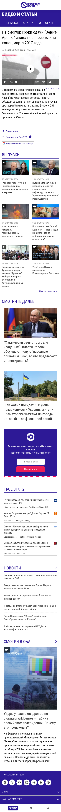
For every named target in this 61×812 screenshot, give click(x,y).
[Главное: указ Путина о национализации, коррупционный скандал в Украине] (15, 167)
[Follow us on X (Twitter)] (12, 783)
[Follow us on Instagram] (27, 783)
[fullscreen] (56, 82)
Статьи (28, 23)
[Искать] (48, 808)
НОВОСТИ (12, 568)
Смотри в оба (17, 641)
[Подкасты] (48, 783)
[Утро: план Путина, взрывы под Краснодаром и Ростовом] (45, 252)
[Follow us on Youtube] (19, 783)
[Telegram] (31, 808)
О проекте (46, 23)
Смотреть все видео (49, 291)
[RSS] (41, 783)
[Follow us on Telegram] (34, 783)
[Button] (10, 132)
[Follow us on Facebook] (5, 783)
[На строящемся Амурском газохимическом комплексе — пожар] (15, 211)
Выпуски (11, 23)
